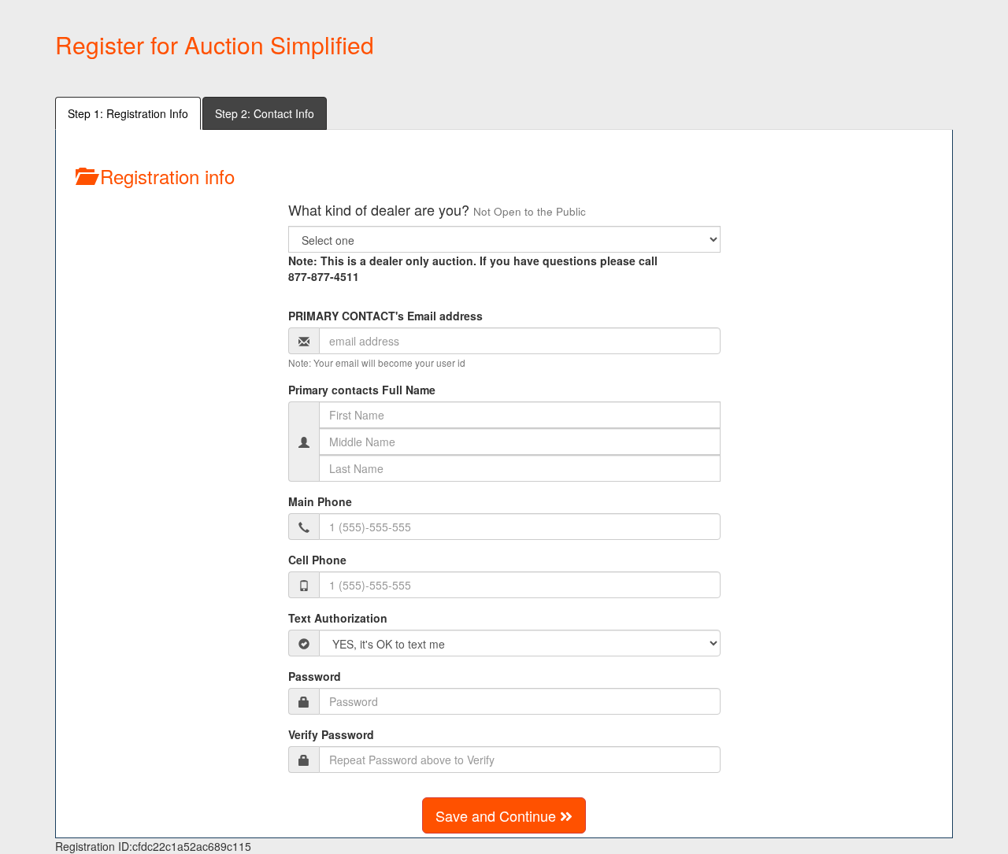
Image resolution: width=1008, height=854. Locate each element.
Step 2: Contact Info (264, 113)
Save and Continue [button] (497, 815)
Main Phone (320, 501)
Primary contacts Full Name (361, 389)
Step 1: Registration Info (128, 113)
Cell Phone (317, 559)
